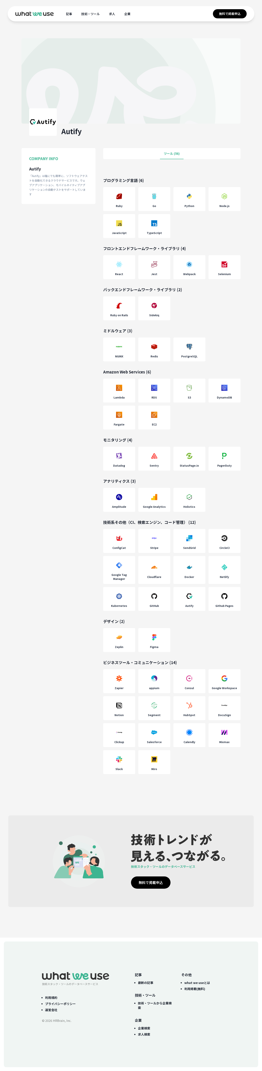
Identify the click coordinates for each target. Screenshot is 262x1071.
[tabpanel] (172, 479)
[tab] (172, 153)
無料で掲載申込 (230, 13)
